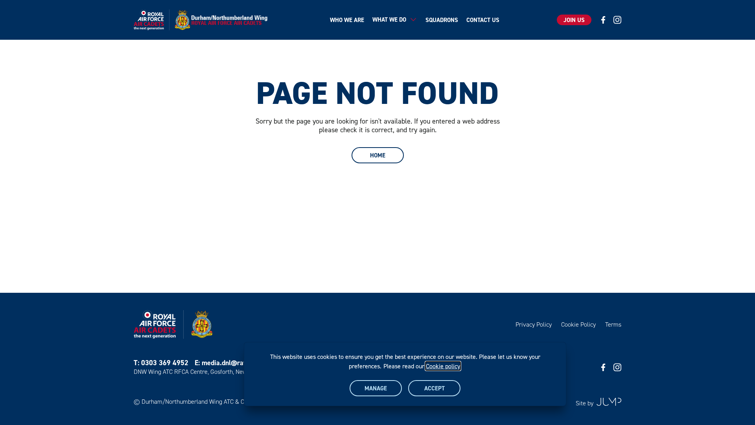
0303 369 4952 (164, 362)
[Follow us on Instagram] (617, 19)
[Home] (203, 19)
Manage (376, 388)
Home (377, 155)
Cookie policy (443, 366)
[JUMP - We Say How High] (609, 402)
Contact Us (482, 20)
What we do (389, 19)
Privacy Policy (534, 324)
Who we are (347, 20)
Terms (613, 324)
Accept (434, 388)
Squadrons (441, 20)
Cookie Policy (578, 324)
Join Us (574, 20)
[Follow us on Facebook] (603, 20)
